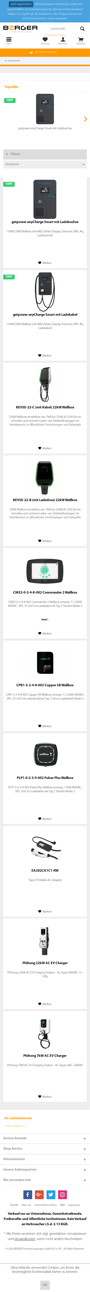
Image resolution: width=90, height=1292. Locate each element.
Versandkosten (24, 1239)
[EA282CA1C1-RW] (45, 847)
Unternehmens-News (45, 1205)
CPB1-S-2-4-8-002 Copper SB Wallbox (45, 685)
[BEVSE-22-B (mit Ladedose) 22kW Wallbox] (45, 477)
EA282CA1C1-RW (45, 871)
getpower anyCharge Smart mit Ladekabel (45, 315)
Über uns (26, 1205)
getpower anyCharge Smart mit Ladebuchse (45, 128)
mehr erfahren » (15, 1126)
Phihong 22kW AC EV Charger (45, 963)
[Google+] (39, 1194)
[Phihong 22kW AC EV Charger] (45, 940)
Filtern (15, 154)
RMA (62, 1205)
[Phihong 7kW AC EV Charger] (45, 1033)
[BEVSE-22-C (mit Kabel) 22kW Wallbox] (45, 384)
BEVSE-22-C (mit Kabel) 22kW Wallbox (45, 407)
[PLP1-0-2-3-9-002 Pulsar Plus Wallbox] (45, 755)
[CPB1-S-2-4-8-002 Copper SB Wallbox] (45, 662)
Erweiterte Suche (55, 35)
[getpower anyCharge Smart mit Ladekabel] (45, 292)
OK (45, 1285)
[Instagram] (62, 1194)
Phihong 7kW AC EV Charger (45, 1056)
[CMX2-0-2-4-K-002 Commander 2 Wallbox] (45, 569)
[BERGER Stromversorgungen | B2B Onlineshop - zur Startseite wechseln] (22, 29)
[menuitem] (81, 41)
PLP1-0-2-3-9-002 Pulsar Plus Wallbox (45, 778)
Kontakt (14, 1205)
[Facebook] (27, 1194)
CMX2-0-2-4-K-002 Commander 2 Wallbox (45, 592)
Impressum (74, 1205)
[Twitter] (51, 1194)
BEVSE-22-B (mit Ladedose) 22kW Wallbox (45, 500)
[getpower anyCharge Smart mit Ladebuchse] (45, 109)
